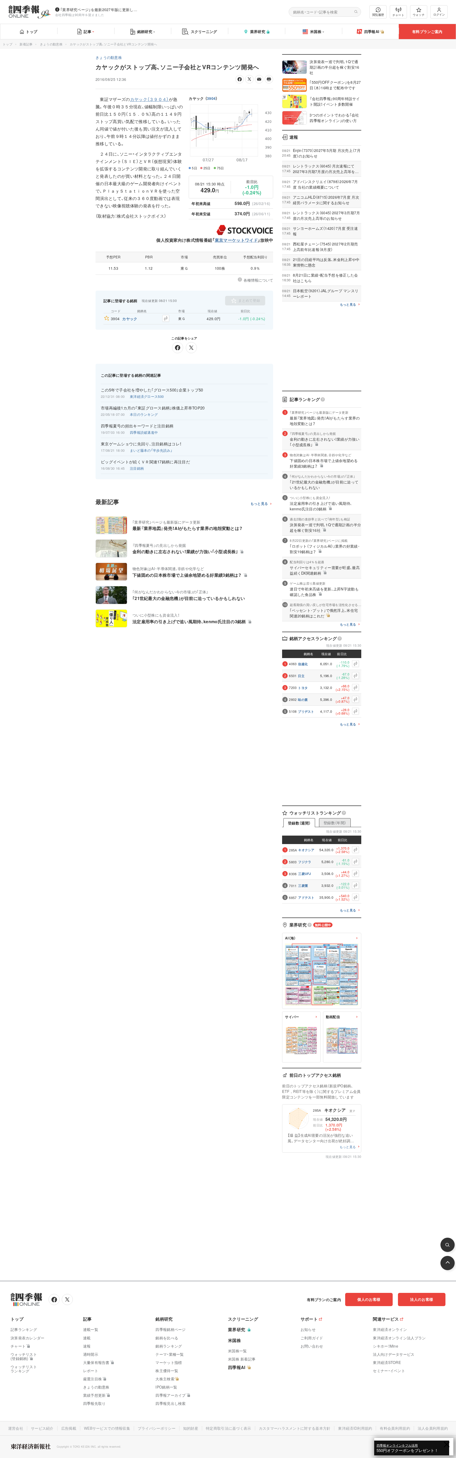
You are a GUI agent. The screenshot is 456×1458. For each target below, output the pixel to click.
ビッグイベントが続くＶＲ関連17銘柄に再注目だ (145, 461)
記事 (87, 31)
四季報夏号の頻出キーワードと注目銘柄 (137, 425)
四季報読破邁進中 (144, 432)
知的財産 (190, 1428)
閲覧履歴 (378, 14)
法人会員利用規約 (433, 1428)
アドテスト (306, 897)
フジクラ (304, 861)
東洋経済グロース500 (147, 396)
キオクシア (306, 849)
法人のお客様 (421, 1299)
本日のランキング (144, 414)
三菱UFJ (304, 873)
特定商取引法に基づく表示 (228, 1428)
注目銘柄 (137, 468)
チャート (398, 15)
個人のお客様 (369, 1299)
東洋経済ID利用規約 (355, 1428)
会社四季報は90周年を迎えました (79, 14)
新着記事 (26, 44)
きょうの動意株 (51, 44)
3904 (211, 98)
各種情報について (258, 280)
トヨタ (303, 687)
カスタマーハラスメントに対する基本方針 (295, 1428)
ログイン (439, 14)
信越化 (303, 664)
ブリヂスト (306, 711)
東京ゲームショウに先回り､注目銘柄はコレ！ (141, 443)
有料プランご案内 (427, 31)
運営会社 (15, 1428)
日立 (301, 675)
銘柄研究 (144, 31)
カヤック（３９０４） (149, 99)
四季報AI (371, 31)
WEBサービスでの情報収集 (107, 1428)
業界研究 (257, 31)
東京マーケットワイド (236, 240)
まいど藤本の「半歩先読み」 (151, 450)
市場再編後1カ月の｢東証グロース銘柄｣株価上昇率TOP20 (153, 408)
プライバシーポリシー (156, 1428)
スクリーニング (204, 31)
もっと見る (259, 504)
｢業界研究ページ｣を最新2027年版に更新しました (100, 9)
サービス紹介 (42, 1428)
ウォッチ (419, 14)
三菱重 (303, 885)
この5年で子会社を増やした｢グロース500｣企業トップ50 (152, 390)
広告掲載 (68, 1428)
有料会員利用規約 (395, 1428)
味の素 (303, 699)
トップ (31, 31)
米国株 (315, 31)
